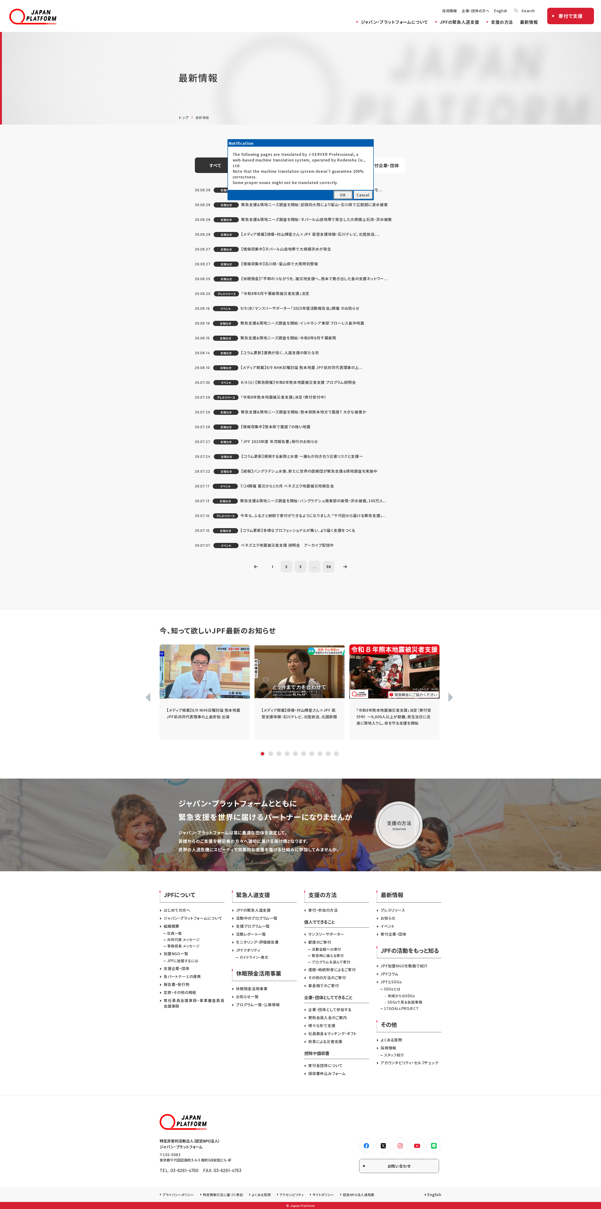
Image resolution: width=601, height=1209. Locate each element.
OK (343, 195)
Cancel (363, 195)
